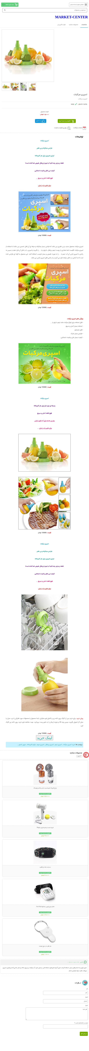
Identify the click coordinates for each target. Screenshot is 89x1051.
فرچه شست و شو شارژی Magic (45, 827)
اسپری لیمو (58, 744)
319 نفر (38, 121)
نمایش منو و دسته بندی (77, 4)
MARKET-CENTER (71, 17)
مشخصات (84, 24)
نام (87, 988)
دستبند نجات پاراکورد (45, 867)
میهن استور (22, 744)
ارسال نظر (84, 1033)
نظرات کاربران (61, 24)
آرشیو (79, 756)
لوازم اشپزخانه (31, 744)
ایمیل (86, 997)
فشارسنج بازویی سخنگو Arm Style (45, 906)
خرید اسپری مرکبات (69, 744)
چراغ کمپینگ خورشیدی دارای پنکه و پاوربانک (45, 788)
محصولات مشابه (73, 24)
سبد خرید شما (10, 4)
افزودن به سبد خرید (65, 121)
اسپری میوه (40, 744)
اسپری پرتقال (49, 744)
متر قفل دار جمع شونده (45, 946)
